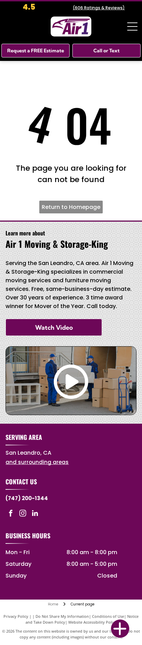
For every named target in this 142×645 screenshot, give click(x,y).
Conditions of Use (108, 616)
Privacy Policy (15, 616)
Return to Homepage (71, 207)
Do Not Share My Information (62, 616)
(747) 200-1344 (27, 498)
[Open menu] (132, 26)
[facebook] (11, 514)
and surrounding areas (37, 462)
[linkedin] (35, 514)
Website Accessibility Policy (92, 622)
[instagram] (23, 514)
